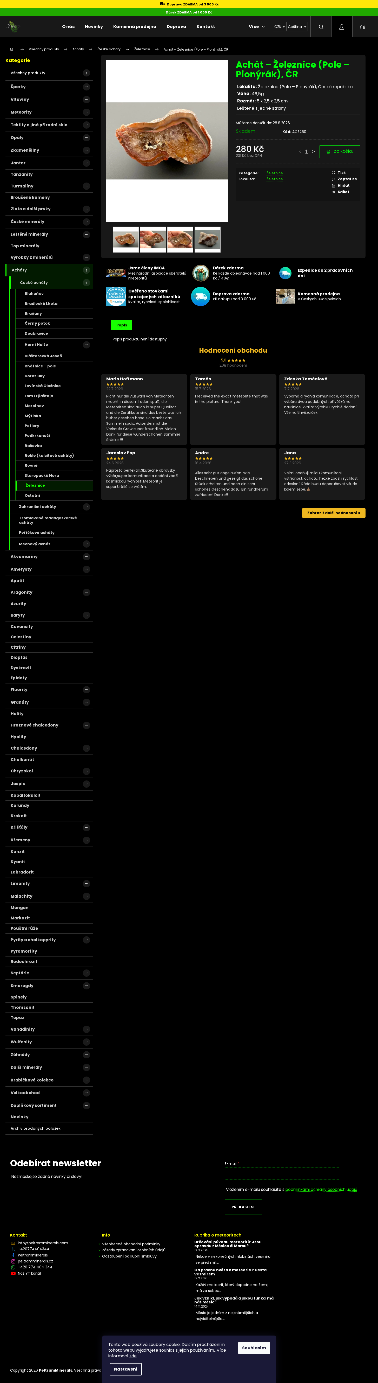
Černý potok (37, 323)
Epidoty (19, 678)
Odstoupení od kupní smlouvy (129, 1256)
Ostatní (32, 495)
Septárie (20, 973)
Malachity (21, 896)
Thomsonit (23, 1007)
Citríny (18, 647)
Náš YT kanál (29, 1273)
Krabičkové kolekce (32, 1080)
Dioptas (19, 657)
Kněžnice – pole (40, 366)
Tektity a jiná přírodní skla (39, 125)
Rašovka (33, 445)
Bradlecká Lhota (41, 303)
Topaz (17, 1017)
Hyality (18, 736)
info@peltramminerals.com (43, 1243)
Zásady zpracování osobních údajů (133, 1250)
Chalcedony (24, 748)
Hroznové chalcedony (34, 725)
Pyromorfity (24, 951)
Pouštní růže (24, 928)
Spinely (19, 997)
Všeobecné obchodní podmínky (131, 1244)
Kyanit (18, 861)
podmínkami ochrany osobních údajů (321, 1189)
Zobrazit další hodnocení (332, 512)
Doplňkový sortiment (34, 1105)
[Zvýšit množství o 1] (313, 149)
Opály (17, 137)
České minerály (27, 221)
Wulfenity (21, 1042)
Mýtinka (33, 415)
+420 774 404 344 (35, 1267)
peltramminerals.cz (35, 1261)
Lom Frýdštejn (39, 396)
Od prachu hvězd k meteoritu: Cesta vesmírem (230, 1272)
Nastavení (125, 1369)
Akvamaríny (24, 556)
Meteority (21, 112)
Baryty (18, 615)
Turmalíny (22, 186)
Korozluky (35, 376)
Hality (17, 713)
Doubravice (36, 333)
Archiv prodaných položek (36, 1128)
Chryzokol (22, 771)
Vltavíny (20, 99)
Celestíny (21, 637)
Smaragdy (22, 985)
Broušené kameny (30, 197)
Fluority (19, 689)
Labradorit (22, 872)
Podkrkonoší (37, 435)
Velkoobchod (25, 1092)
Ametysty (21, 569)
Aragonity (21, 592)
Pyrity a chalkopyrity (33, 939)
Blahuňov (34, 293)
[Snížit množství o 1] (299, 149)
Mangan (20, 907)
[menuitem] (68, 26)
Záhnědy (20, 1054)
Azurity (18, 603)
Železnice (35, 485)
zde (133, 1356)
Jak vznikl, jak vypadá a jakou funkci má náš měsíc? (234, 1300)
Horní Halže (36, 344)
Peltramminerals (33, 1255)
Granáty (20, 702)
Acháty (19, 270)
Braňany (33, 313)
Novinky (20, 1117)
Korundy (20, 805)
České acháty (34, 282)
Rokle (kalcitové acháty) (49, 455)
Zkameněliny (25, 150)
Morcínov (34, 405)
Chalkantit (22, 759)
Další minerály (26, 1067)
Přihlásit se (243, 1207)
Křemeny (20, 840)
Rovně (31, 465)
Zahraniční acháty (37, 506)
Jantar (18, 163)
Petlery (32, 425)
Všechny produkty (28, 72)
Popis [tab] (121, 325)
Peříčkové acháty (37, 532)
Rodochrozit (24, 961)
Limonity (20, 883)
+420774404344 (33, 1249)
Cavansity (22, 626)
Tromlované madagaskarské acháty (48, 520)
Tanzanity (22, 174)
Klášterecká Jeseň (43, 356)
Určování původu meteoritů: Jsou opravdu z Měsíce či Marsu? (228, 1244)
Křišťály (19, 827)
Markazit (20, 918)
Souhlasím (254, 1348)
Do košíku (343, 151)
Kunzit (18, 851)
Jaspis (18, 783)
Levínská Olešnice (43, 385)
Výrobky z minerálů (32, 257)
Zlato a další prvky (31, 209)
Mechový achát (34, 544)
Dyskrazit (21, 667)
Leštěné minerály (29, 234)
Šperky (18, 86)
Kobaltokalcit (26, 795)
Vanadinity (23, 1029)
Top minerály (25, 246)
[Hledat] (321, 27)
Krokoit (19, 816)
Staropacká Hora (42, 475)
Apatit (17, 580)
